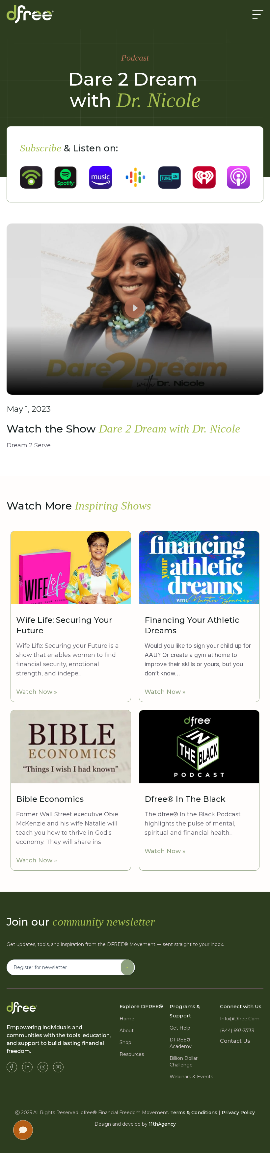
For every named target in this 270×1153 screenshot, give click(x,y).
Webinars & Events (191, 1077)
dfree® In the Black (185, 799)
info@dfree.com (239, 1019)
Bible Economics (50, 799)
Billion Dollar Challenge (184, 1061)
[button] (135, 309)
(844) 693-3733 (237, 1031)
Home (127, 1019)
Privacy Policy (238, 1112)
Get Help (180, 1028)
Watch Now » (36, 691)
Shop (125, 1042)
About (127, 1031)
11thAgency (162, 1124)
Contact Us (235, 1041)
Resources (132, 1054)
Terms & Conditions (193, 1112)
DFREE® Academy (181, 1043)
